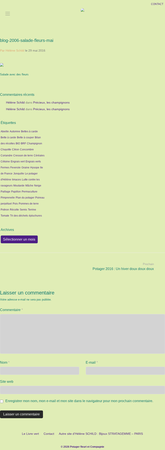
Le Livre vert (30, 433)
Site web (6, 381)
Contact (49, 433)
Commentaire (11, 310)
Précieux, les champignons (51, 102)
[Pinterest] (89, 440)
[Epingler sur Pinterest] (163, 80)
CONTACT (157, 4)
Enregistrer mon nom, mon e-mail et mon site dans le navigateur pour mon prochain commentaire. (79, 401)
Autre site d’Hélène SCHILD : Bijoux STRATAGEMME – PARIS (101, 433)
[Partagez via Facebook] (151, 80)
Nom (4, 362)
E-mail (92, 362)
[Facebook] (76, 440)
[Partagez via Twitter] (157, 80)
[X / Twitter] (82, 440)
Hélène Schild (15, 102)
